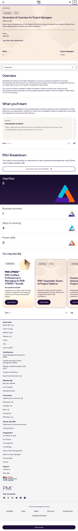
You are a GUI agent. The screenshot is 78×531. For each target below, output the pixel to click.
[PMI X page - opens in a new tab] (8, 498)
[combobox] (39, 67)
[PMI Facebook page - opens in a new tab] (4, 498)
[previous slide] (69, 143)
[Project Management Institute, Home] (39, 2)
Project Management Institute (10, 479)
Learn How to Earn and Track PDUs (37, 169)
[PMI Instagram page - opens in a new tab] (12, 498)
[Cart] (70, 2)
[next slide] (74, 143)
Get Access (39, 527)
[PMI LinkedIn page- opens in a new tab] (20, 498)
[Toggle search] (74, 2)
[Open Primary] (3, 2)
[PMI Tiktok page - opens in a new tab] (25, 498)
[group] (37, 128)
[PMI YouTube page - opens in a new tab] (16, 498)
